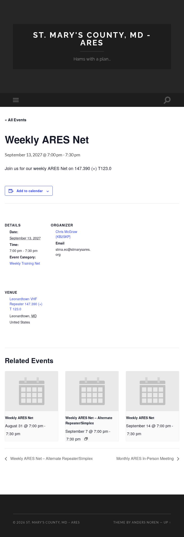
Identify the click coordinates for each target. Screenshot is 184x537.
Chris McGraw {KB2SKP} (66, 234)
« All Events (15, 119)
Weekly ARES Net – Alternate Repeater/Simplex (51, 458)
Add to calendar (30, 190)
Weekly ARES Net (19, 417)
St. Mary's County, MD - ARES (92, 39)
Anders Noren (145, 522)
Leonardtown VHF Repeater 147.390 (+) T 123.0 (26, 303)
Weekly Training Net (25, 263)
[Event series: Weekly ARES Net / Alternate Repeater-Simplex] (86, 438)
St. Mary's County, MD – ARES (53, 522)
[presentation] (31, 391)
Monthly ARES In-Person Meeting (145, 458)
